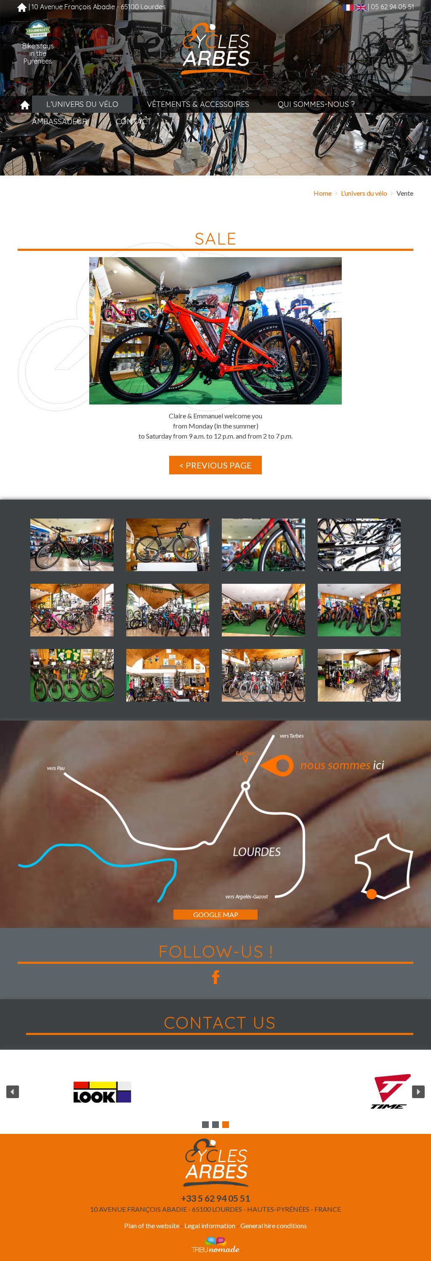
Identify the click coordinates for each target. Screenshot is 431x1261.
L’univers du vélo (82, 104)
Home (323, 193)
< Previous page (215, 465)
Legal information (209, 1225)
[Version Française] (348, 7)
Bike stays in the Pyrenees (38, 53)
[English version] (360, 7)
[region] (215, 1092)
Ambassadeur (59, 121)
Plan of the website (151, 1225)
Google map (215, 914)
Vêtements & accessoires (198, 104)
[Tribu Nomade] (215, 1244)
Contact (134, 121)
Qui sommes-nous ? (316, 104)
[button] (72, 545)
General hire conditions (273, 1225)
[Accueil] (22, 7)
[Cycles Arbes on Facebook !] (215, 977)
